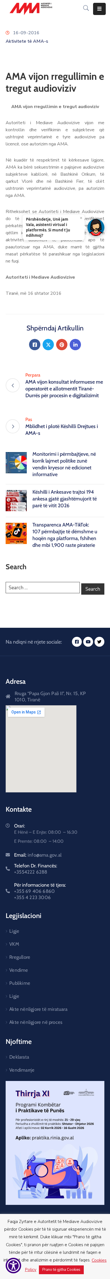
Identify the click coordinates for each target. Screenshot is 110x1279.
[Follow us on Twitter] (48, 344)
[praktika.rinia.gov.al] (55, 1143)
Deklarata (19, 1057)
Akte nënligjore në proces (35, 1022)
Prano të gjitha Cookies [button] (61, 1269)
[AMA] (31, 9)
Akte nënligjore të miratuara (38, 1009)
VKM (14, 944)
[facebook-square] (77, 642)
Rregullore (19, 957)
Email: (37, 855)
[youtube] (88, 642)
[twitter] (99, 642)
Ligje (14, 931)
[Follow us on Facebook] (34, 344)
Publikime (19, 983)
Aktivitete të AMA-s (27, 41)
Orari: (19, 826)
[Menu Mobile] (99, 9)
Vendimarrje (21, 1070)
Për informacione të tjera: (40, 891)
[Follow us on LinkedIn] (75, 344)
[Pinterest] (61, 344)
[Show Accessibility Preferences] (13, 1265)
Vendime (18, 970)
